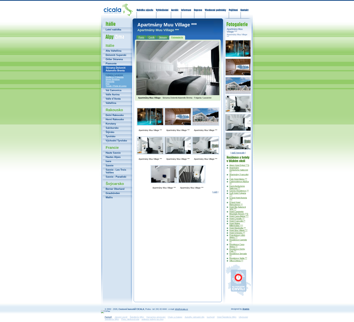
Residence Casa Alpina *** (236, 245)
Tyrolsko (110, 136)
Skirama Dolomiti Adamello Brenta (116, 69)
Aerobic (175, 7)
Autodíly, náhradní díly (194, 317)
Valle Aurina (112, 94)
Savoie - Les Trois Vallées (116, 171)
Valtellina (111, 103)
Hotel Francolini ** (237, 221)
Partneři (108, 317)
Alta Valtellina (113, 50)
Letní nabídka (113, 29)
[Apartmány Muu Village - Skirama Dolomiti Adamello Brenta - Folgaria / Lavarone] (178, 94)
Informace (186, 7)
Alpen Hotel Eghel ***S (239, 165)
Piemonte (111, 63)
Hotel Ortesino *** (237, 233)
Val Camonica (113, 90)
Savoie (109, 165)
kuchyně (211, 317)
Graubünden (113, 193)
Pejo (108, 84)
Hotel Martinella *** (237, 228)
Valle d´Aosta (113, 98)
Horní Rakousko (115, 119)
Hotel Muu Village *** (238, 230)
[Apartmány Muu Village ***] (150, 116)
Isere (108, 161)
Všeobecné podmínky (215, 7)
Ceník (152, 37)
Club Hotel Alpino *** (238, 179)
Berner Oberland (115, 189)
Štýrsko (110, 132)
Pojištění (233, 7)
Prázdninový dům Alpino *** (237, 236)
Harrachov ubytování (156, 317)
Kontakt (244, 7)
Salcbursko (112, 128)
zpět (215, 192)
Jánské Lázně (121, 317)
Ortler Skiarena (114, 59)
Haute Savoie (113, 152)
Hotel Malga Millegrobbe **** (236, 224)
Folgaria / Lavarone (114, 75)
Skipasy (163, 37)
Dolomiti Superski (116, 55)
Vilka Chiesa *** (236, 260)
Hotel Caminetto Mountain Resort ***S (238, 212)
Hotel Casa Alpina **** (239, 216)
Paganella (110, 81)
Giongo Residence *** (239, 191)
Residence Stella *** (238, 258)
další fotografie (238, 153)
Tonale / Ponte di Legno (116, 86)
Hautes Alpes (113, 157)
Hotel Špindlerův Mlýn (226, 317)
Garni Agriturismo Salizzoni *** (237, 187)
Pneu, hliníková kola (130, 319)
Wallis (109, 197)
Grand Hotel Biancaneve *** (236, 203)
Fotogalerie (177, 37)
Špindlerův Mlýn (137, 317)
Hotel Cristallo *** (236, 218)
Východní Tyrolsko (116, 140)
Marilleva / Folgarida (115, 77)
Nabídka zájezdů (145, 7)
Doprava (198, 7)
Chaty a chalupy (175, 317)
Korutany (111, 123)
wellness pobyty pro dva (152, 319)
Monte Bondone (113, 79)
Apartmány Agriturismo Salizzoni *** (238, 170)
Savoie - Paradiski (116, 176)
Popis (141, 37)
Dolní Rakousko (115, 115)
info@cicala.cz (181, 309)
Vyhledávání (162, 7)
